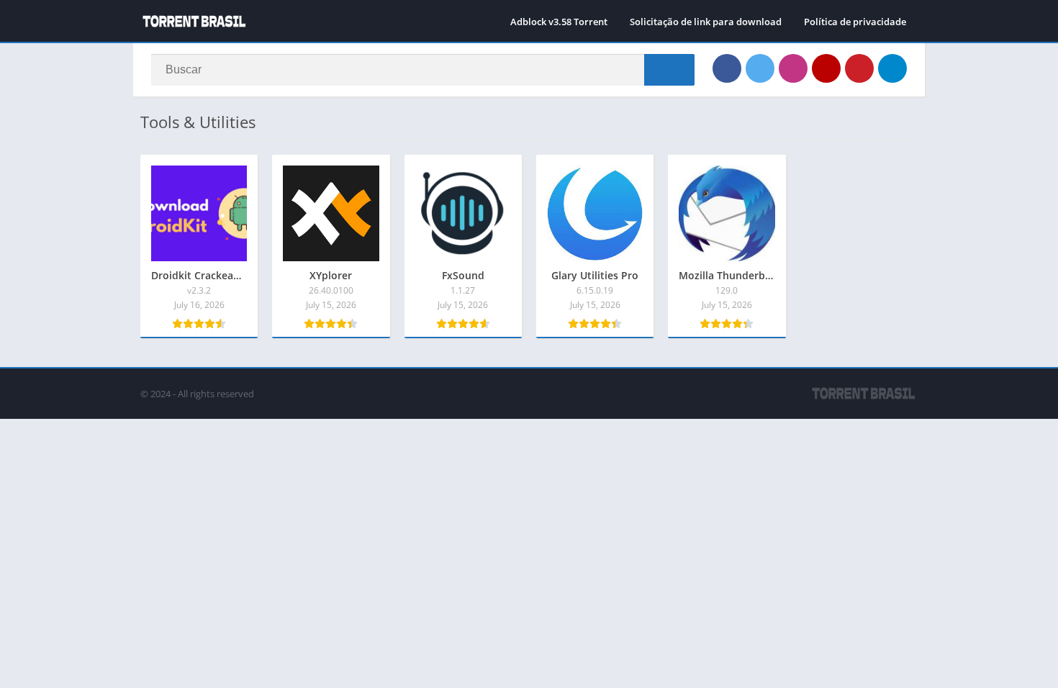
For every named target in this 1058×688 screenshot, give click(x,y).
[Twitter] (760, 68)
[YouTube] (826, 68)
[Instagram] (793, 68)
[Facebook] (727, 68)
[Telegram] (892, 68)
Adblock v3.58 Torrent (558, 21)
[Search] (669, 70)
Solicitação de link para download (706, 21)
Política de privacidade (855, 21)
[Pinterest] (859, 68)
